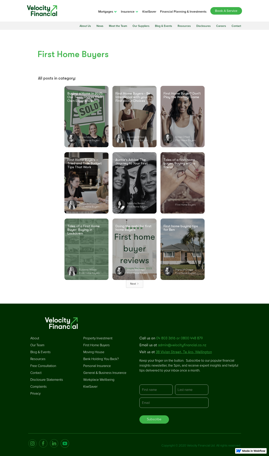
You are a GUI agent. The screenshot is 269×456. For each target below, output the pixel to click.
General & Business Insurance (104, 373)
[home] (42, 10)
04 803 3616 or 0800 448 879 (179, 338)
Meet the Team (118, 26)
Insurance (127, 12)
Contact (236, 26)
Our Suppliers (141, 26)
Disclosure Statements (46, 380)
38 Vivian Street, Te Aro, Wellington (184, 352)
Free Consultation (43, 366)
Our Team (37, 345)
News (99, 26)
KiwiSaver (149, 12)
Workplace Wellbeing (98, 380)
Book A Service (226, 11)
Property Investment (97, 338)
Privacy (35, 393)
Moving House (93, 352)
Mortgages (105, 12)
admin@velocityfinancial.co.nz (182, 345)
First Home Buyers (96, 345)
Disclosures (203, 26)
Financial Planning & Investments (183, 12)
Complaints (38, 387)
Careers (221, 26)
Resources (184, 26)
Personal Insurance (97, 366)
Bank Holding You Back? (101, 359)
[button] (109, 12)
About (34, 338)
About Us (85, 26)
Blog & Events (163, 26)
